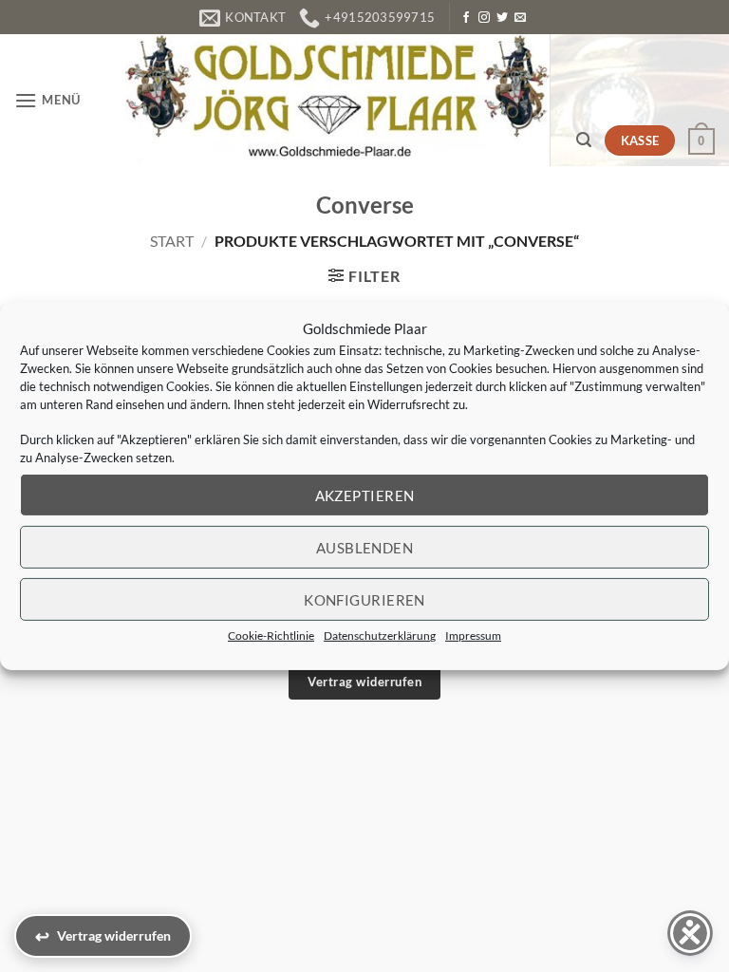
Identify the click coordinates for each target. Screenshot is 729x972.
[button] (47, 100)
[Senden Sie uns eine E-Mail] (520, 18)
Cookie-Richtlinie (271, 635)
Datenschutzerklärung (380, 635)
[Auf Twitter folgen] (502, 18)
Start (172, 241)
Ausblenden (365, 546)
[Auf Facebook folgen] (466, 18)
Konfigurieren (364, 599)
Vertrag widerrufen (364, 681)
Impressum (473, 635)
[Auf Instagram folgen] (484, 18)
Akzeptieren (365, 494)
